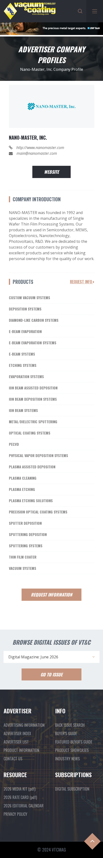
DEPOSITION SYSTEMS (25, 308)
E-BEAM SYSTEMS (22, 354)
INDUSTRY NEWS (67, 759)
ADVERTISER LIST (16, 742)
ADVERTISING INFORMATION (24, 725)
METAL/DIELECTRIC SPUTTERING (33, 421)
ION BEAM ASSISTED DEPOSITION (33, 387)
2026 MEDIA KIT (19, 789)
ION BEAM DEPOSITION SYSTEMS (33, 399)
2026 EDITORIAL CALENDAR (24, 806)
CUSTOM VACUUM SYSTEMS (29, 297)
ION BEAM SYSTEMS (23, 410)
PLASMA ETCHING (22, 489)
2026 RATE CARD (20, 797)
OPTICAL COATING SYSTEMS (29, 432)
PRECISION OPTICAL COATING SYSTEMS (38, 511)
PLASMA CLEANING (22, 478)
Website (51, 172)
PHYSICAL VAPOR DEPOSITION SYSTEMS (38, 455)
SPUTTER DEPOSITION (25, 523)
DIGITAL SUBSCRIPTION (72, 789)
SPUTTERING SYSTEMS (25, 545)
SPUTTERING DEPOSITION (28, 534)
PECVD (14, 444)
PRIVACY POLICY (15, 814)
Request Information (51, 594)
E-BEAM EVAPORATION (25, 331)
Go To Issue (51, 674)
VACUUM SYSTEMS (22, 568)
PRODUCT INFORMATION (21, 750)
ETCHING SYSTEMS (22, 365)
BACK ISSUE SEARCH (70, 725)
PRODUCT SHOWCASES (72, 750)
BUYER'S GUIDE (66, 733)
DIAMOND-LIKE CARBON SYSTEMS (33, 320)
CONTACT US (13, 759)
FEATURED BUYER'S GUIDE (73, 742)
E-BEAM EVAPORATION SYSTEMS (32, 342)
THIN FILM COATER (22, 557)
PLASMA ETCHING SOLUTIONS (31, 500)
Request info (81, 282)
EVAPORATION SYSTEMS (26, 376)
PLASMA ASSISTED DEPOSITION (32, 466)
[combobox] (51, 657)
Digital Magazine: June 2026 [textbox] (33, 657)
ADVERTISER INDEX (17, 733)
